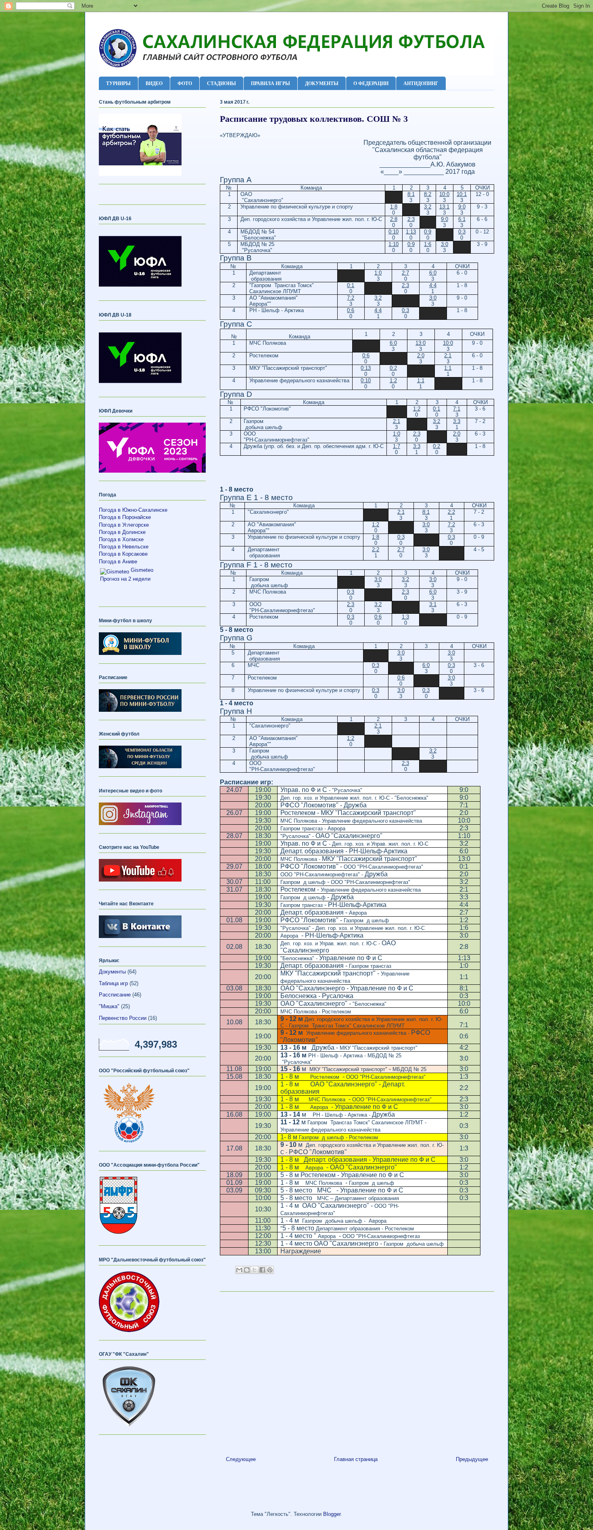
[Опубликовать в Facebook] (262, 1270)
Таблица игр (113, 983)
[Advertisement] (357, 1370)
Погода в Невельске (123, 547)
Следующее (241, 1459)
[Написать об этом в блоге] (247, 1270)
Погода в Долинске (122, 532)
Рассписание (115, 995)
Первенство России (122, 1018)
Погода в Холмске (121, 539)
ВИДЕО (154, 83)
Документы (112, 972)
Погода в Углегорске (124, 525)
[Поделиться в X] (255, 1270)
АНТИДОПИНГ (420, 83)
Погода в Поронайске (125, 517)
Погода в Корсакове (123, 554)
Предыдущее (472, 1459)
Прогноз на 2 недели (125, 579)
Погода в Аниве (118, 562)
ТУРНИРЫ (118, 83)
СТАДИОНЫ (221, 83)
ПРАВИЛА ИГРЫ (270, 83)
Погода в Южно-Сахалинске (133, 510)
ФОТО (184, 83)
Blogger (331, 1514)
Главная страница (356, 1459)
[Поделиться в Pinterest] (270, 1270)
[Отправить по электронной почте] (239, 1270)
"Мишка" (109, 1006)
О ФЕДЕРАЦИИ (370, 83)
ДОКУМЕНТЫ (321, 83)
